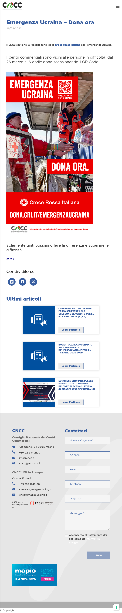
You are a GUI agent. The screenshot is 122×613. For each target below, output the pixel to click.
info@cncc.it (26, 458)
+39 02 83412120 (29, 452)
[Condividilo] (22, 282)
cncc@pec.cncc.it (29, 463)
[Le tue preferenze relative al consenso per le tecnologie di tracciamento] (116, 607)
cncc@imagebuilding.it (32, 495)
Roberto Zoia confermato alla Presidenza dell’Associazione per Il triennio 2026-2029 (75, 348)
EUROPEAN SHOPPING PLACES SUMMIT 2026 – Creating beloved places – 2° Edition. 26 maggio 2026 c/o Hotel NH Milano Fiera (76, 386)
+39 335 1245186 (29, 484)
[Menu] (118, 6)
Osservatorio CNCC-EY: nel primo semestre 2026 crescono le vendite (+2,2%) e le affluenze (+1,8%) (76, 312)
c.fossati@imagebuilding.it (34, 489)
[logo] (12, 6)
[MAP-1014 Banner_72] (34, 575)
